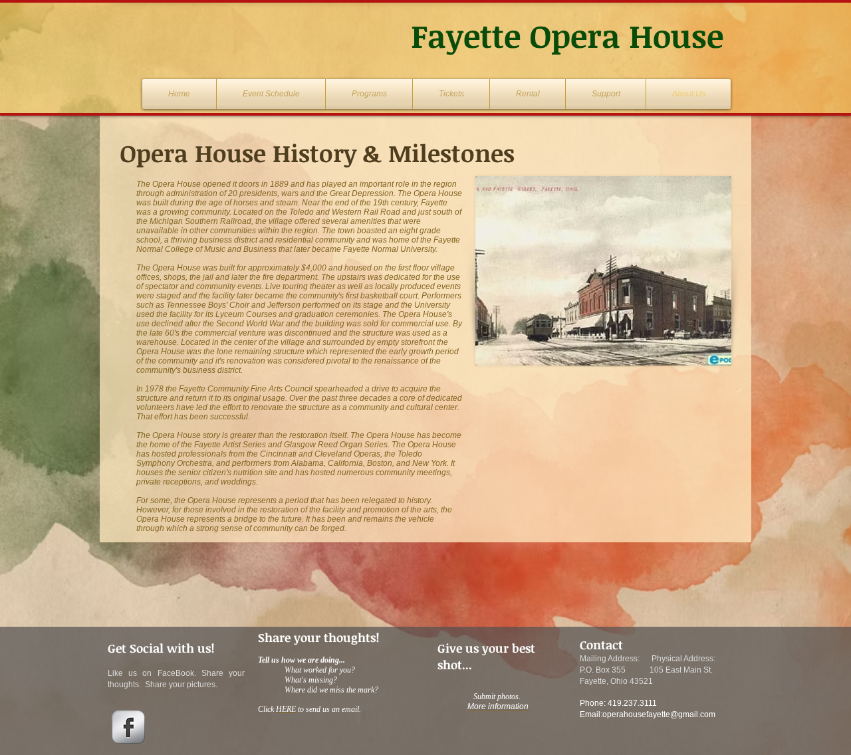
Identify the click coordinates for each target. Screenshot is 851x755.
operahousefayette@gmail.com (658, 714)
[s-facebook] (128, 727)
